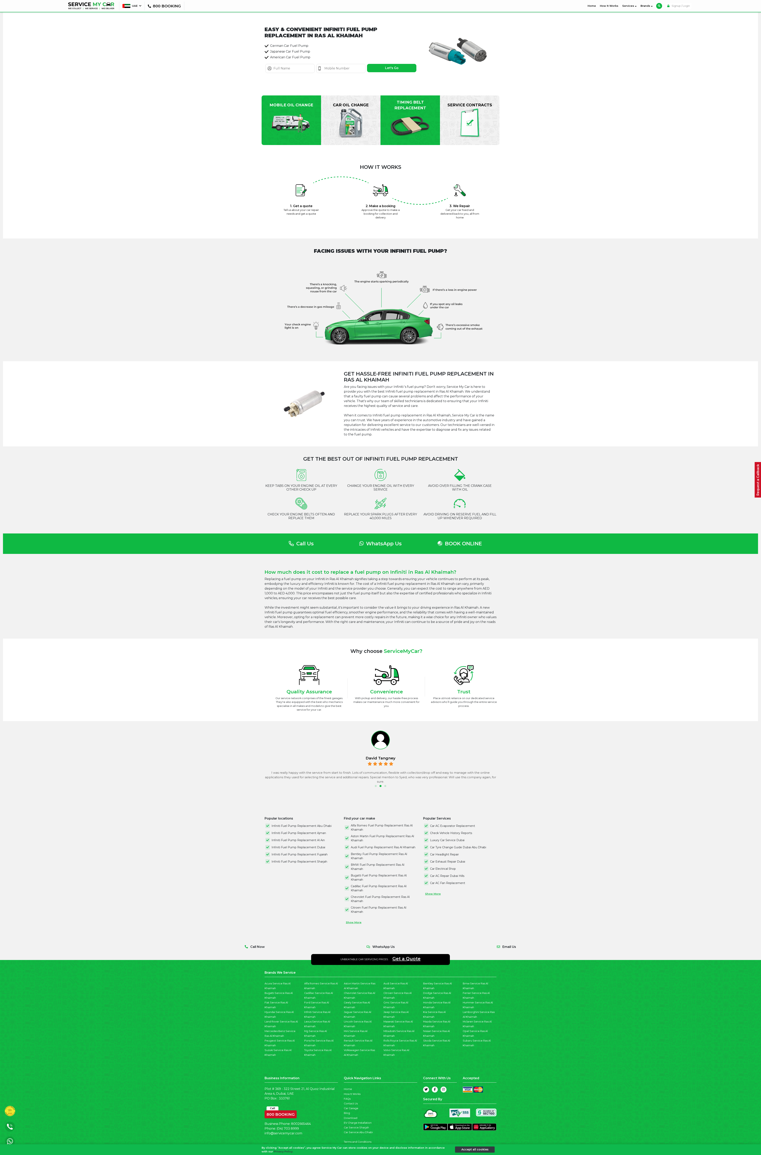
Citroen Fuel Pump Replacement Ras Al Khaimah (378, 910)
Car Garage (351, 1108)
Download (350, 1118)
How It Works (609, 5)
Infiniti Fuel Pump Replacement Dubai (298, 847)
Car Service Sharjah (356, 1127)
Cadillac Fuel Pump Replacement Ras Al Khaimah (378, 888)
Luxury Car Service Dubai (447, 840)
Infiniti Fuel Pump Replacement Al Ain (298, 840)
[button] (375, 786)
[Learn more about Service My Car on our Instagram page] (443, 1090)
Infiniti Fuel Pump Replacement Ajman (299, 833)
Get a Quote (406, 958)
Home (593, 5)
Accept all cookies (475, 1149)
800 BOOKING (281, 1113)
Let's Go (392, 68)
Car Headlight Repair (444, 854)
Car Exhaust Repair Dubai (447, 861)
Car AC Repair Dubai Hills (447, 876)
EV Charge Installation (358, 1122)
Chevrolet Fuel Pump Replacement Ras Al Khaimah (380, 899)
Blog (347, 1113)
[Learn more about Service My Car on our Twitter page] (426, 1090)
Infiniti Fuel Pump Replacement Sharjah (299, 861)
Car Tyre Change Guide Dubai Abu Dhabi (458, 847)
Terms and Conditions (357, 1141)
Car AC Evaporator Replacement (452, 826)
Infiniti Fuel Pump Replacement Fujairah (300, 854)
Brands (646, 5)
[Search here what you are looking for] (659, 6)
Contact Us (351, 1103)
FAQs (347, 1098)
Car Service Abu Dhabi (358, 1132)
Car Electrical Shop (443, 869)
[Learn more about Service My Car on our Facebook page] (435, 1090)
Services (628, 5)
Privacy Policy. (283, 1151)
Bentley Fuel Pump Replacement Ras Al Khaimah (379, 856)
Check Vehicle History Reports (451, 833)
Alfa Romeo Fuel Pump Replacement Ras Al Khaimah (382, 827)
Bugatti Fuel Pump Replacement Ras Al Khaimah (379, 877)
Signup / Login (680, 5)
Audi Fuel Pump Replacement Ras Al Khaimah (383, 847)
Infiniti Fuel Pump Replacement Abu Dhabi (302, 826)
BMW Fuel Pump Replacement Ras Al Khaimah (377, 867)
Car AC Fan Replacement (447, 883)
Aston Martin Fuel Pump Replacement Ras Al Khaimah (382, 838)
